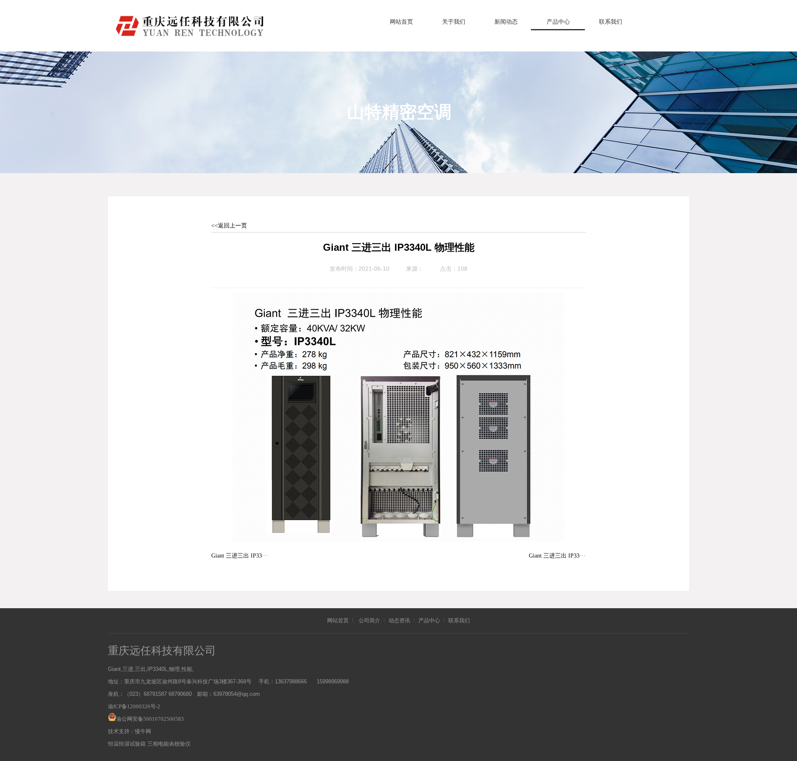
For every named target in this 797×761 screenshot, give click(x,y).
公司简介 (369, 620)
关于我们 (453, 22)
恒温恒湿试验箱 (127, 744)
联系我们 (610, 22)
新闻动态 (506, 22)
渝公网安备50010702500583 (150, 719)
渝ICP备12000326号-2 (134, 706)
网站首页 (401, 22)
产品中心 (558, 22)
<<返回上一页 (229, 226)
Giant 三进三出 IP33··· (239, 556)
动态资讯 (399, 620)
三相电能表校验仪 (169, 744)
